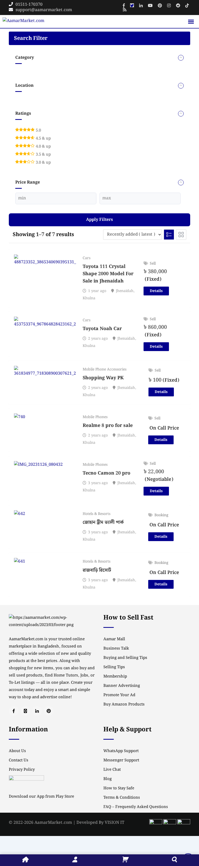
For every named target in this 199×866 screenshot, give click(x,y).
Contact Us (18, 760)
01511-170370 (29, 4)
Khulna (89, 298)
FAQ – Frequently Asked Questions (135, 807)
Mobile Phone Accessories (104, 369)
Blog (107, 779)
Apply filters (99, 219)
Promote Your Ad (119, 695)
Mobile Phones (95, 417)
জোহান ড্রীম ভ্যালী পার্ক (103, 522)
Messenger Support (121, 760)
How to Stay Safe (118, 788)
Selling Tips (114, 667)
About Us (17, 751)
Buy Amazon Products (124, 704)
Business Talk (116, 648)
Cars (86, 258)
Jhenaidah (124, 291)
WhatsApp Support (121, 751)
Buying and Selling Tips (125, 658)
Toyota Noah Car (102, 328)
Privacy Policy (22, 770)
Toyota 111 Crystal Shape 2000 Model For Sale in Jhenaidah (108, 274)
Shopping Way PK (103, 378)
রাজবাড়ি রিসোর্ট (97, 570)
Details (156, 291)
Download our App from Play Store (41, 797)
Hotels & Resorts (96, 514)
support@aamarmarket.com (44, 10)
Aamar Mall (114, 639)
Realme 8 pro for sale (108, 425)
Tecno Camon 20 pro (106, 473)
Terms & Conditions (121, 798)
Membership (115, 676)
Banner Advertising (121, 686)
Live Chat (112, 770)
